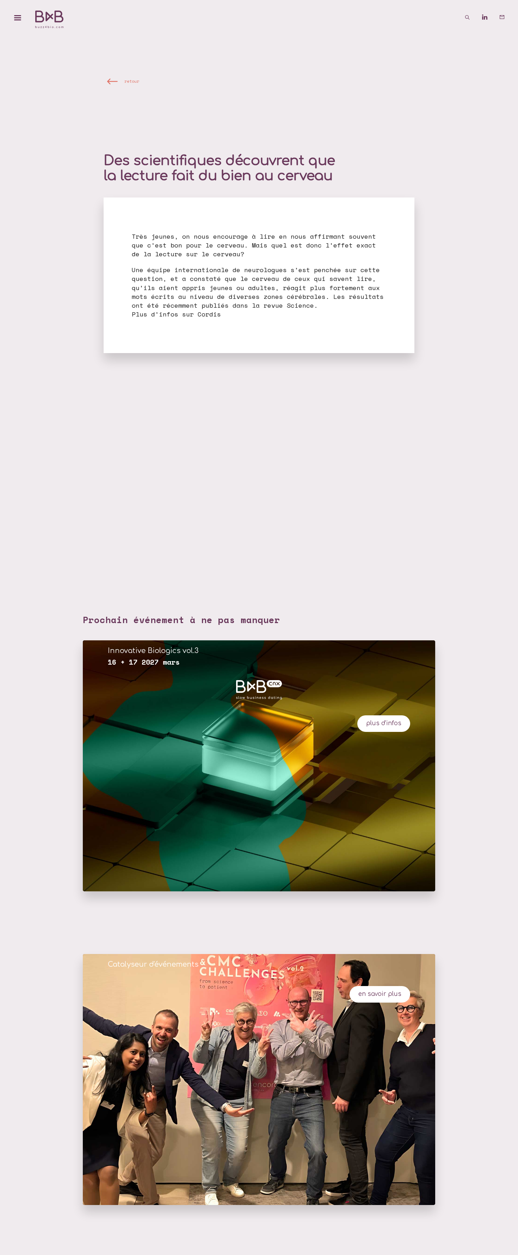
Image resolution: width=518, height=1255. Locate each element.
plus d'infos (383, 723)
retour (131, 81)
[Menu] (17, 17)
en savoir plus (379, 994)
